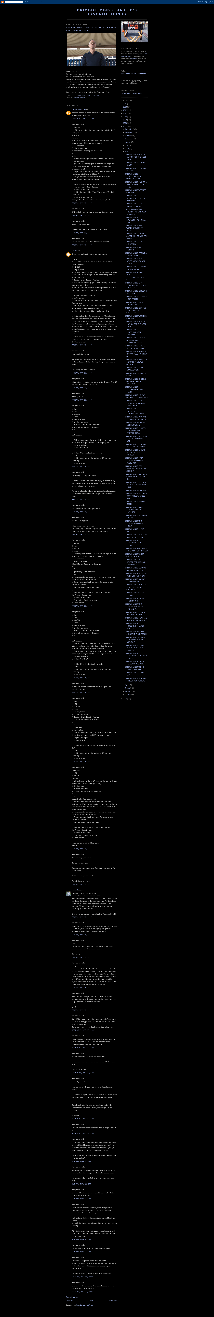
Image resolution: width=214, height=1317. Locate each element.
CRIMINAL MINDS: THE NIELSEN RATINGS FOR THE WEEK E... (135, 562)
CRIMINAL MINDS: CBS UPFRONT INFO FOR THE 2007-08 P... (135, 468)
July (127, 145)
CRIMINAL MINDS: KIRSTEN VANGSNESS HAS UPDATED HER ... (135, 430)
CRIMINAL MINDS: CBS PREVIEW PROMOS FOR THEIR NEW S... (135, 403)
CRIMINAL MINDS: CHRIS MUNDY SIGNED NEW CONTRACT (134, 647)
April (127, 685)
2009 (125, 120)
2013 (125, 107)
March (127, 688)
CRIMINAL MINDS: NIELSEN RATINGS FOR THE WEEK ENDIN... (135, 157)
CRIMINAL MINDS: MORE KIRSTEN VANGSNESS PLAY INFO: (134, 509)
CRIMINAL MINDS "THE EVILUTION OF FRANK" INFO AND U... (134, 606)
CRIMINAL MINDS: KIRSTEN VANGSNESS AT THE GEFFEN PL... (135, 587)
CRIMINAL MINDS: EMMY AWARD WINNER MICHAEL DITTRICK (136, 236)
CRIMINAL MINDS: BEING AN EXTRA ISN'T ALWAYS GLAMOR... (136, 362)
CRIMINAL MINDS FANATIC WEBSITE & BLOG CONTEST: (135, 452)
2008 (125, 123)
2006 (125, 699)
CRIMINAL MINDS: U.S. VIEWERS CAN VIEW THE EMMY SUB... (135, 285)
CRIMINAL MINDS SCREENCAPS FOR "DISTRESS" (133, 332)
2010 (125, 117)
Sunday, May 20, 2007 (82, 1161)
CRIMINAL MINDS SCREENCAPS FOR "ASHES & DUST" (133, 176)
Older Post (113, 1300)
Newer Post (70, 1300)
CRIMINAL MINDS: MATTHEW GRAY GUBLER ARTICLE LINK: (136, 496)
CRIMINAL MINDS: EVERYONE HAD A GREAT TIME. (136, 220)
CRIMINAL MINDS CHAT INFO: (136, 490)
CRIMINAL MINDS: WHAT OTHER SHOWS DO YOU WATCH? (135, 261)
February (128, 691)
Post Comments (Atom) (84, 1305)
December (129, 129)
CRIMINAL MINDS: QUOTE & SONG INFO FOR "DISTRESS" (135, 310)
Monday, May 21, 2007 (82, 1277)
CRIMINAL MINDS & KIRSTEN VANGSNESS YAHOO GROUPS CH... (136, 639)
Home (92, 1300)
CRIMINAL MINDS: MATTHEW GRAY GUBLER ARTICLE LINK (136, 476)
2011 (125, 113)
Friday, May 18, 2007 (82, 203)
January (128, 695)
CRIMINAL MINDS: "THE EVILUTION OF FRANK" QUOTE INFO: (134, 460)
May (127, 152)
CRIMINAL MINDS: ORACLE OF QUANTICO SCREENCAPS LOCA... (135, 340)
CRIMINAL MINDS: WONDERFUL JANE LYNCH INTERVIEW (136, 198)
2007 (125, 126)
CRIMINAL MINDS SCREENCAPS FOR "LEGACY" (133, 543)
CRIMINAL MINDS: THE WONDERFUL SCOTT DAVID (134, 228)
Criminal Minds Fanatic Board (131, 93)
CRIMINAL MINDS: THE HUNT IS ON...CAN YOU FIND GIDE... (136, 438)
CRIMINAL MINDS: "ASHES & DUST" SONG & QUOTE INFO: (136, 184)
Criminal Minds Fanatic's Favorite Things (107, 12)
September (129, 139)
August (128, 142)
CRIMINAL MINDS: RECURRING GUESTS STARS (134, 389)
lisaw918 (75, 251)
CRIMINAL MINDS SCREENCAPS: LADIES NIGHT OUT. (134, 626)
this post (134, 59)
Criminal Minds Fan (79, 109)
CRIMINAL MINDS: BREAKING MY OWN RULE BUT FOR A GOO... (136, 354)
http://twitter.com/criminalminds (133, 73)
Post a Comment (72, 1297)
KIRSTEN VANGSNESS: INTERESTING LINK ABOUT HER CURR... (136, 212)
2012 (125, 110)
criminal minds (79, 97)
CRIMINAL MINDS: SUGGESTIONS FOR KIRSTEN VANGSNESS (134, 411)
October (128, 136)
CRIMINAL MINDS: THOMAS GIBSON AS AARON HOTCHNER (135, 381)
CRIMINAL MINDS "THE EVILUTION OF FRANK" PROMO (134, 523)
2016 (125, 104)
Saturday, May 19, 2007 (83, 1030)
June (127, 149)
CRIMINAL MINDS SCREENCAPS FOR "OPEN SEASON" (136, 656)
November (129, 132)
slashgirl (75, 890)
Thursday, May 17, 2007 (83, 118)
